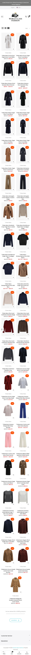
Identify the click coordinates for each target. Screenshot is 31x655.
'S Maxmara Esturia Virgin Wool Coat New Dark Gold (23, 483)
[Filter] (2, 329)
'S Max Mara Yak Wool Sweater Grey (8, 369)
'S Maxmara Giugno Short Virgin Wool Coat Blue (8, 540)
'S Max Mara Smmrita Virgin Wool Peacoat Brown (23, 285)
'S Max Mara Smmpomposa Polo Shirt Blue (8, 285)
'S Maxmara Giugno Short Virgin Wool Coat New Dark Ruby (23, 541)
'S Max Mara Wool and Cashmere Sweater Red (8, 341)
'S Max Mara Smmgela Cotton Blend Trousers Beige (8, 197)
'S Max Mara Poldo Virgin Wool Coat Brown (8, 169)
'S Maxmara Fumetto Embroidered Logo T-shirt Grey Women (8, 512)
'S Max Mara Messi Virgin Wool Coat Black (8, 113)
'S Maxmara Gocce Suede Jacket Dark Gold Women (8, 571)
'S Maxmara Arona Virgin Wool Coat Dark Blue (23, 369)
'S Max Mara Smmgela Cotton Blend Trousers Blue (23, 197)
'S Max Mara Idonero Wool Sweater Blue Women (22, 85)
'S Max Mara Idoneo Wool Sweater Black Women (8, 84)
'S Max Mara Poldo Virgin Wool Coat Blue (8, 141)
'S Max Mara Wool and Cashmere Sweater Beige (8, 314)
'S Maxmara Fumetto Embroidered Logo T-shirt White (23, 512)
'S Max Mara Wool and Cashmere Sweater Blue (22, 314)
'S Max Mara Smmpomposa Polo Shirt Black (23, 256)
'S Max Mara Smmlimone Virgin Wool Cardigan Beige (22, 227)
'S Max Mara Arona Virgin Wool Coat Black (23, 56)
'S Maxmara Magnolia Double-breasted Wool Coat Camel (15, 600)
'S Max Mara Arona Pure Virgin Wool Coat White (8, 56)
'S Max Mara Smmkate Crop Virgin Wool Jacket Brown (8, 227)
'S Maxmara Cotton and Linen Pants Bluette (22, 425)
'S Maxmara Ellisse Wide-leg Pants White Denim (23, 454)
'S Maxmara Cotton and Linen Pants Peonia (8, 454)
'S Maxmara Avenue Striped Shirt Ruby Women (8, 426)
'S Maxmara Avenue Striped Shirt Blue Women (23, 397)
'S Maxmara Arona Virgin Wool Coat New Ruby (8, 397)
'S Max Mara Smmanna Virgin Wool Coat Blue (23, 169)
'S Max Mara (8, 53)
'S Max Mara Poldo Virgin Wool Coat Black (23, 113)
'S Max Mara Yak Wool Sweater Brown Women (22, 341)
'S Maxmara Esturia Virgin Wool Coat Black (8, 482)
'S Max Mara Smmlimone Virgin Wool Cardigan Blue (8, 256)
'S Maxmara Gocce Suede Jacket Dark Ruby (23, 570)
